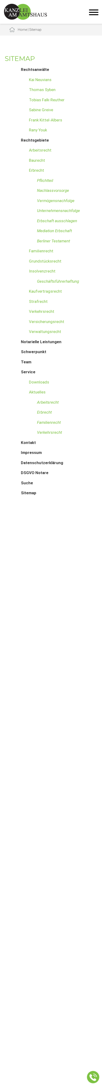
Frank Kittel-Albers (45, 120)
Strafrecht (38, 301)
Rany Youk (38, 130)
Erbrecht (36, 170)
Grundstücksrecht (45, 261)
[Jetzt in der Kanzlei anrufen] (93, 1077)
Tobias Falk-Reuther (47, 99)
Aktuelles (37, 392)
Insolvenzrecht (42, 271)
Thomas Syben (42, 89)
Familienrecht (41, 251)
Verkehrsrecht (41, 311)
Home (22, 30)
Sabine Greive (41, 109)
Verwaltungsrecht (45, 331)
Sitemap (35, 30)
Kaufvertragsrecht (45, 291)
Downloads (39, 382)
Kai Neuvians (40, 79)
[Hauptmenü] (93, 13)
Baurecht (37, 160)
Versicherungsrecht (46, 321)
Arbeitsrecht (40, 150)
